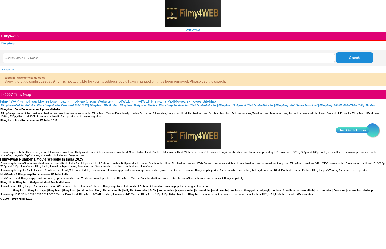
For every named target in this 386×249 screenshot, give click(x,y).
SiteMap (209, 101)
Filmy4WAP (9, 101)
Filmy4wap (10, 36)
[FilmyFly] (193, 25)
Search (354, 58)
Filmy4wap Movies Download (43, 101)
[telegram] (372, 130)
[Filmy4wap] (193, 148)
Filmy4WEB (120, 101)
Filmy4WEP (140, 101)
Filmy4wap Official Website (89, 101)
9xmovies (194, 101)
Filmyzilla (158, 101)
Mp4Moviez (176, 101)
